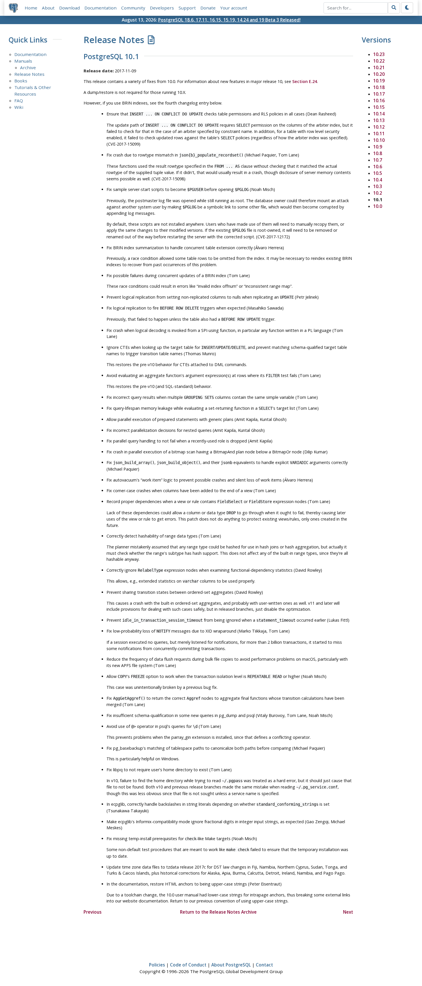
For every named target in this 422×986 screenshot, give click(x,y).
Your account (233, 8)
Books (20, 81)
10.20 (379, 74)
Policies (157, 965)
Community (133, 8)
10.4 (377, 180)
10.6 (377, 166)
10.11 (379, 133)
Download (69, 8)
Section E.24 (304, 81)
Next (348, 912)
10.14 (379, 114)
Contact (264, 965)
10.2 (377, 193)
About (48, 8)
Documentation (100, 8)
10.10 (379, 140)
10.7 (377, 160)
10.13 (379, 120)
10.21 (379, 67)
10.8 (377, 153)
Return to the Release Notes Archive (218, 912)
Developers (162, 8)
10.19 (379, 81)
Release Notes (29, 74)
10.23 (379, 54)
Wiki (18, 107)
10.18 (379, 87)
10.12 (379, 127)
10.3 (377, 186)
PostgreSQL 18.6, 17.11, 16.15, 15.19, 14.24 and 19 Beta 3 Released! (229, 20)
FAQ (18, 100)
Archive (28, 67)
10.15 (379, 107)
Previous (93, 912)
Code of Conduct (188, 965)
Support (187, 8)
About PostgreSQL (231, 965)
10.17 (379, 94)
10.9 (377, 147)
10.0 (377, 206)
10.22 (379, 61)
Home (31, 8)
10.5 (377, 173)
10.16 (379, 100)
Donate (208, 8)
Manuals (23, 61)
